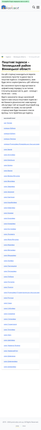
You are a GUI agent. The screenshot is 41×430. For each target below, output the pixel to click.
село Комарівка (9, 224)
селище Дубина (9, 128)
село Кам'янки (9, 197)
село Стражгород (10, 324)
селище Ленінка (10, 139)
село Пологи (8, 287)
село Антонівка (9, 155)
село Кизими (8, 213)
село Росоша (8, 298)
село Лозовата (9, 234)
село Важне (8, 171)
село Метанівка (9, 250)
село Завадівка (9, 186)
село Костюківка (10, 229)
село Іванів (8, 149)
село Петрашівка (10, 271)
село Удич (7, 335)
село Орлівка (9, 261)
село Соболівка (9, 308)
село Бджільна (9, 160)
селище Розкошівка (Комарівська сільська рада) (22, 144)
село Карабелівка (10, 202)
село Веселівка (9, 181)
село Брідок (8, 165)
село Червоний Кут (11, 351)
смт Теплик (8, 123)
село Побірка (9, 277)
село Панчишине (10, 266)
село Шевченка (9, 356)
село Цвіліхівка (9, 340)
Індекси (8, 57)
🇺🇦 (2, 57)
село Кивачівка (9, 208)
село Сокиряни (9, 314)
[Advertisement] (20, 32)
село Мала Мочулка (11, 239)
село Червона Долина (12, 345)
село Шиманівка (10, 367)
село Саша (8, 303)
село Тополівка (9, 330)
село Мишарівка (10, 255)
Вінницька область (20, 57)
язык (24, 426)
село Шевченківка (10, 361)
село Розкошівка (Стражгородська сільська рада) (22, 292)
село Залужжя (9, 192)
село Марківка (9, 245)
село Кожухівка (9, 218)
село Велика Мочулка (12, 176)
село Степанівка (10, 319)
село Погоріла (9, 282)
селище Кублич (9, 133)
